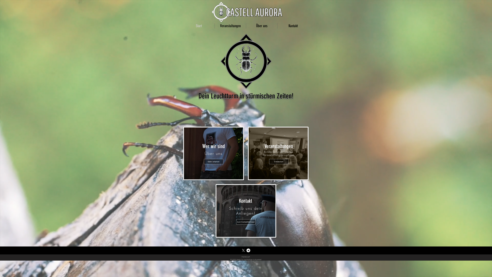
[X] (243, 250)
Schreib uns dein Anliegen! (246, 211)
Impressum (246, 257)
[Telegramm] (248, 250)
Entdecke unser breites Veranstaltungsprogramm (278, 153)
